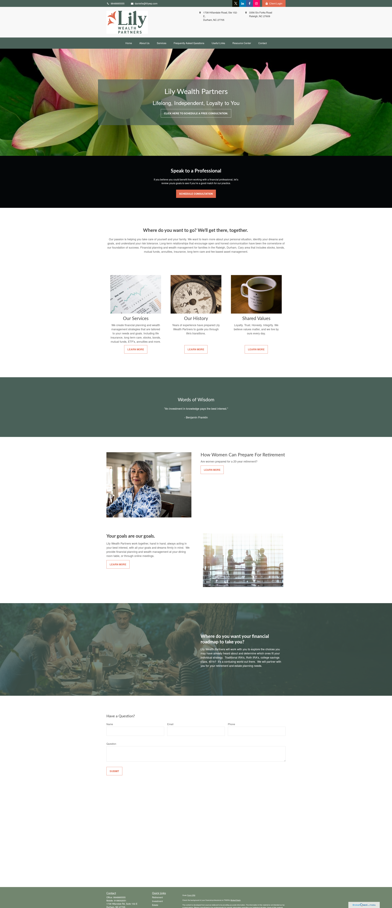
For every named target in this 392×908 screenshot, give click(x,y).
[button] (129, 43)
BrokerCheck (236, 900)
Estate (155, 904)
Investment (157, 901)
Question (111, 743)
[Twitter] (235, 3)
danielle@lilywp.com (146, 3)
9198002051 (120, 900)
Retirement (157, 897)
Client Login (275, 3)
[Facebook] (249, 3)
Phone (231, 724)
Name (109, 724)
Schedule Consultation (196, 193)
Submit (114, 771)
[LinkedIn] (242, 3)
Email (170, 724)
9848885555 (119, 897)
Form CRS (191, 895)
